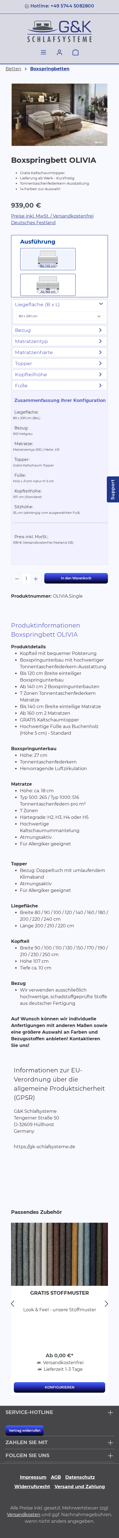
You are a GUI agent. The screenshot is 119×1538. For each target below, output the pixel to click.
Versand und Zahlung (80, 1486)
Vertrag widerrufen (24, 1430)
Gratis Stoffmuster (59, 1293)
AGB (56, 1477)
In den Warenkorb (76, 578)
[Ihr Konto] (59, 52)
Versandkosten (23, 1514)
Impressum (33, 1477)
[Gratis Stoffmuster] (59, 1254)
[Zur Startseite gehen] (59, 31)
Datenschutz (80, 1477)
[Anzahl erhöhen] (36, 578)
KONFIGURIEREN (59, 1387)
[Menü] (43, 52)
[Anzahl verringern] (17, 578)
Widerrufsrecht (32, 1486)
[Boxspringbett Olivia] (59, 115)
